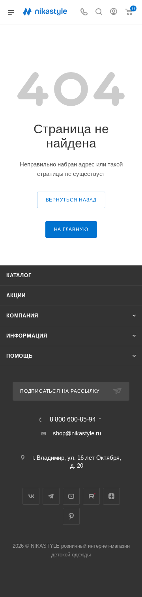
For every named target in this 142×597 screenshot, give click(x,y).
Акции (16, 295)
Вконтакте (30, 496)
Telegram (51, 496)
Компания (22, 316)
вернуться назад (71, 200)
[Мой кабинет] (113, 12)
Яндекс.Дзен (111, 496)
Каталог (19, 275)
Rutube (91, 496)
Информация (26, 336)
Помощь (19, 356)
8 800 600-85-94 (73, 419)
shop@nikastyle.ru (77, 433)
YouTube (71, 496)
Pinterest (71, 516)
